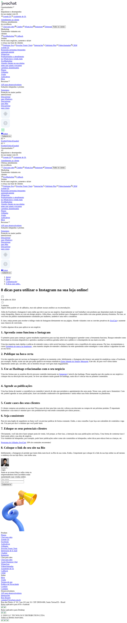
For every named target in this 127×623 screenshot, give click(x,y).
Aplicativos (5, 77)
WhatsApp (29, 27)
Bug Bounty (6, 598)
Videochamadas (64, 45)
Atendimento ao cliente (10, 20)
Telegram (48, 27)
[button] (63, 7)
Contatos (4, 589)
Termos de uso (6, 582)
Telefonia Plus (50, 45)
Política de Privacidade (10, 584)
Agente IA (7, 16)
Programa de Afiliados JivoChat (13, 442)
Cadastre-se (6, 136)
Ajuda (3, 74)
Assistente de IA (19, 16)
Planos (3, 70)
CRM (75, 45)
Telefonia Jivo (8, 45)
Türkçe (10, 141)
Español (16, 141)
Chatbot (19, 27)
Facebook (5, 542)
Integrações (38, 45)
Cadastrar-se (6, 484)
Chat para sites (8, 27)
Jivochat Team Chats (24, 45)
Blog (3, 79)
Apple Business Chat (9, 562)
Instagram (39, 27)
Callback (19, 36)
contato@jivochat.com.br (11, 600)
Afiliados (4, 72)
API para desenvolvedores (11, 593)
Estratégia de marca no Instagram (19, 346)
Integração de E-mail (9, 551)
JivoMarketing (8, 36)
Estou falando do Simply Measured (74, 361)
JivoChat (113, 321)
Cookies (4, 586)
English (4, 141)
